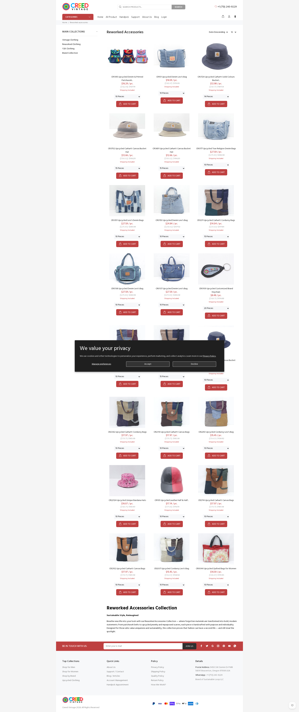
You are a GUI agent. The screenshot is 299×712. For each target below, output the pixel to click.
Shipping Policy (158, 671)
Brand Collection (70, 53)
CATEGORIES (71, 17)
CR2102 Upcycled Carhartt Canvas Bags (127, 568)
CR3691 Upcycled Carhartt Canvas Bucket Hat (172, 150)
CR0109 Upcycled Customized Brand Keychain (216, 290)
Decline (194, 364)
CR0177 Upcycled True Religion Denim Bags (216, 148)
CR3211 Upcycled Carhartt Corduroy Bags (216, 220)
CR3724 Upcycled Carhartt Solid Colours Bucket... (216, 78)
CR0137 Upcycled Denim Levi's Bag (171, 288)
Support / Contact (115, 671)
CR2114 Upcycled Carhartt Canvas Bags (216, 500)
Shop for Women (70, 671)
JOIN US (189, 646)
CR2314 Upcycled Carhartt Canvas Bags (172, 432)
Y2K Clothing (68, 49)
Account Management (117, 680)
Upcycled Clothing (71, 680)
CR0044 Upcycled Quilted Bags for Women (216, 568)
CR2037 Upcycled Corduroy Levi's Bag (171, 568)
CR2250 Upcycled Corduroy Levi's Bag (216, 432)
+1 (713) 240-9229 (227, 7)
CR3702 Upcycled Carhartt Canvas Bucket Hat (127, 150)
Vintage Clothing (70, 40)
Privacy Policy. (209, 356)
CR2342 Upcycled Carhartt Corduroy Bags (127, 432)
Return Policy (157, 680)
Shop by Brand (69, 676)
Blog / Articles (113, 676)
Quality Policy (157, 676)
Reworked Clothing (71, 44)
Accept (147, 364)
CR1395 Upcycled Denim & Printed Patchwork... (127, 78)
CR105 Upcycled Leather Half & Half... (172, 500)
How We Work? (158, 685)
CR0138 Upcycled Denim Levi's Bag (127, 288)
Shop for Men (68, 667)
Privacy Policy (157, 667)
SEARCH (178, 7)
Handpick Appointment (118, 685)
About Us (111, 667)
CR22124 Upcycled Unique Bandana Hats (127, 500)
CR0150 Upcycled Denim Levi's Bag (172, 220)
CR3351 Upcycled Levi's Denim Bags (127, 220)
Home (64, 22)
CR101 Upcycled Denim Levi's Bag (171, 77)
